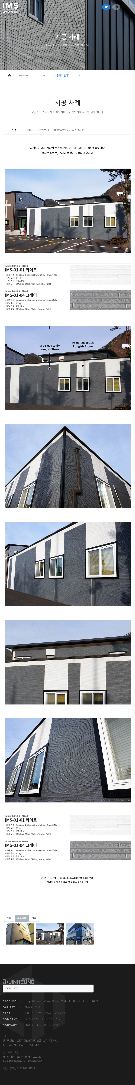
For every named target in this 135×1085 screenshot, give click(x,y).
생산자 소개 (47, 1019)
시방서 (48, 1013)
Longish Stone (33, 1001)
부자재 (95, 1001)
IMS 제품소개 (31, 1019)
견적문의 (29, 1025)
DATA (7, 1013)
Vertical (65, 1001)
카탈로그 (29, 1013)
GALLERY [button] (23, 75)
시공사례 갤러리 (32, 1007)
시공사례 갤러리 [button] (62, 75)
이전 (9, 918)
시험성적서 (60, 1013)
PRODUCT (10, 1001)
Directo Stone (80, 1001)
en (116, 7)
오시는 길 (60, 1019)
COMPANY (10, 1019)
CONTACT (10, 1025)
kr (106, 7)
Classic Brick (51, 1001)
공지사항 (53, 1025)
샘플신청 (41, 1025)
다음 (34, 918)
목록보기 (21, 918)
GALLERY (9, 1007)
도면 (39, 1013)
